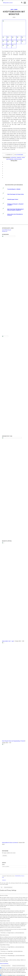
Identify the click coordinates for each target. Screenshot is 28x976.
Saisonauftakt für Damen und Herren (10, 842)
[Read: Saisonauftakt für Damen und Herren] (3, 744)
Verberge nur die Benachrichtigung (18, 965)
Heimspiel (19, 157)
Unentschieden (18, 159)
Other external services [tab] (4, 935)
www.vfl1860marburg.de (6, 229)
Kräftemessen (9, 159)
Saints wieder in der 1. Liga (7, 641)
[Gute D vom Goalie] (14, 38)
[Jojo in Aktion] (4, 42)
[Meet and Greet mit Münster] (14, 46)
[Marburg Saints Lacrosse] (11, 2)
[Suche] (21, 2)
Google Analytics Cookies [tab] (5, 920)
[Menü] (24, 2)
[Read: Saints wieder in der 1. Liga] (3, 543)
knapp (23, 157)
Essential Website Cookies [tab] (5, 908)
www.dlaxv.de (4, 231)
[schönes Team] (4, 46)
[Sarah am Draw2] (18, 42)
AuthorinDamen (19, 154)
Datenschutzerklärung (8, 887)
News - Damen (14, 9)
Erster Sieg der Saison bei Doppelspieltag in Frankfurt (13, 741)
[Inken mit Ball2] (23, 38)
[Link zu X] (23, 879)
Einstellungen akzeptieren (5, 965)
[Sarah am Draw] (14, 42)
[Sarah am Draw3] (23, 42)
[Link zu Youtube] (25, 879)
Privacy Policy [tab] (2, 957)
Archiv (3, 864)
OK (1, 887)
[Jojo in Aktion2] (9, 42)
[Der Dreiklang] (14, 28)
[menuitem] (21, 2)
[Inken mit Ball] (18, 38)
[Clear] (9, 38)
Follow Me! (5, 855)
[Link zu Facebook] (21, 879)
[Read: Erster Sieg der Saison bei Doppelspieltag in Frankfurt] (3, 642)
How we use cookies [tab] (4, 895)
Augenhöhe (13, 157)
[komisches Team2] (9, 46)
